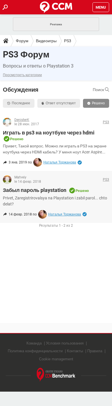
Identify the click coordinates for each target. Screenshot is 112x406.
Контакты (75, 351)
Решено (98, 103)
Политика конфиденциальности (35, 351)
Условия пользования (65, 343)
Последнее (21, 103)
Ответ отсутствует (61, 103)
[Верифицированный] (80, 162)
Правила (94, 351)
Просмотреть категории (22, 75)
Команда (34, 343)
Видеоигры (46, 41)
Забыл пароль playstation (34, 190)
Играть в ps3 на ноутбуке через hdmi (48, 133)
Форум (22, 41)
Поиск (99, 89)
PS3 (67, 41)
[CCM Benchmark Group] (56, 375)
